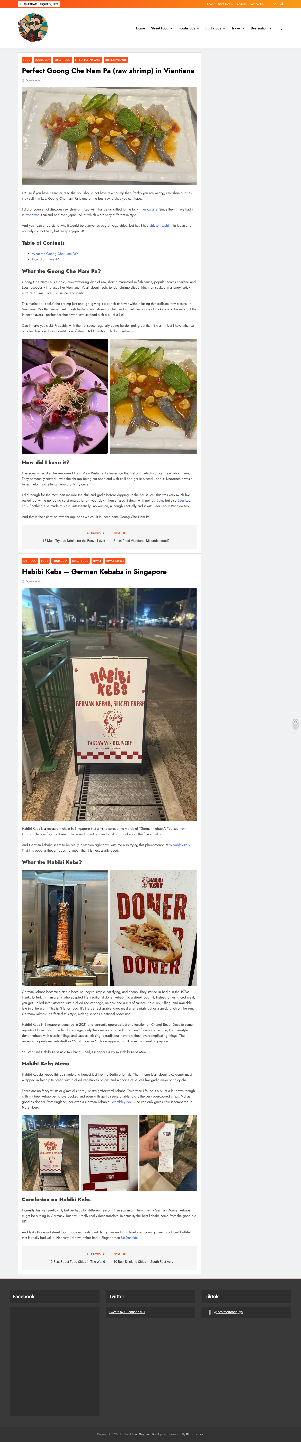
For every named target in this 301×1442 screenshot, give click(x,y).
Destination (259, 28)
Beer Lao (184, 500)
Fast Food (29, 561)
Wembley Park (179, 844)
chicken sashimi (160, 225)
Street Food (159, 28)
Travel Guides (115, 561)
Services (241, 4)
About (211, 4)
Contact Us (256, 4)
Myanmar (32, 214)
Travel (236, 28)
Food (26, 60)
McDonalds (129, 1237)
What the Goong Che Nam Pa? (55, 253)
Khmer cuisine (147, 209)
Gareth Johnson (35, 80)
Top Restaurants (116, 60)
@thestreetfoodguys (228, 1312)
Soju (160, 500)
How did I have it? (45, 259)
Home (140, 28)
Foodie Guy (187, 28)
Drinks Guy (213, 28)
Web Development (157, 1434)
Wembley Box (121, 1101)
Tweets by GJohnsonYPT (127, 1312)
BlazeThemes (194, 1434)
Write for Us (225, 4)
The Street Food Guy (131, 1434)
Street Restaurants (87, 60)
